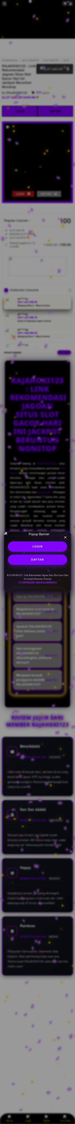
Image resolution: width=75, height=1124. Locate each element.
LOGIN (37, 546)
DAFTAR (37, 559)
